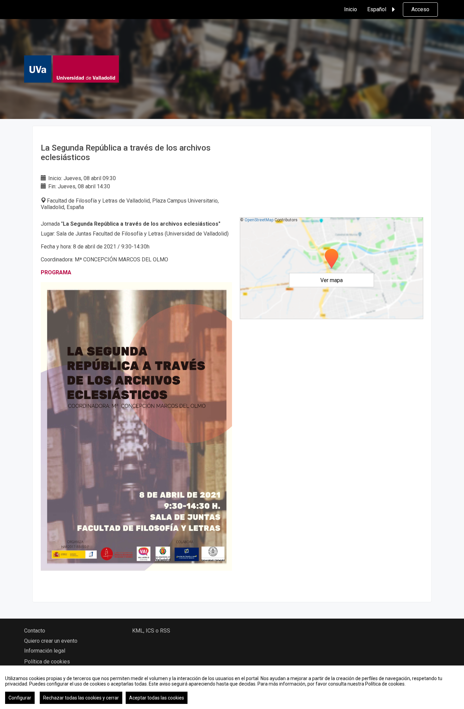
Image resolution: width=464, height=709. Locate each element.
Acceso (420, 9)
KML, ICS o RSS (151, 630)
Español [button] (376, 9)
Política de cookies (47, 661)
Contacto (34, 630)
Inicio (350, 9)
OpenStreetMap (259, 220)
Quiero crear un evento (50, 641)
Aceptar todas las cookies (156, 698)
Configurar (19, 698)
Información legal (44, 650)
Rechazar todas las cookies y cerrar (81, 698)
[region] (232, 687)
